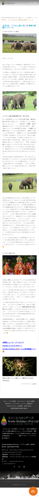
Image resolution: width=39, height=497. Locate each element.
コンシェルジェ (21, 401)
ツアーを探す (12, 401)
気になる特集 (30, 401)
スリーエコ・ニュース (19, 403)
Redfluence (17, 484)
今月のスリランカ (12, 406)
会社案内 (20, 406)
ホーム (5, 401)
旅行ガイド (8, 403)
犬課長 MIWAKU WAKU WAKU (20, 408)
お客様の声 (29, 403)
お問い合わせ (27, 406)
